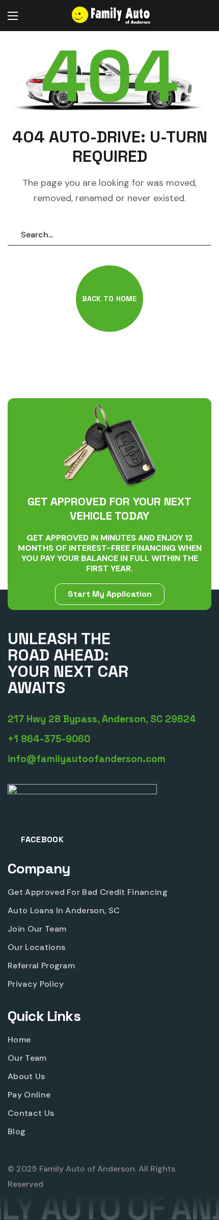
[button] (201, 16)
